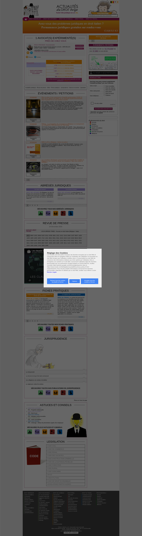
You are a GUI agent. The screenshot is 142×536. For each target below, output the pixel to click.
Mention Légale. (52, 272)
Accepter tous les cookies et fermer (89, 281)
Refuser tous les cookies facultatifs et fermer (57, 281)
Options (74, 281)
